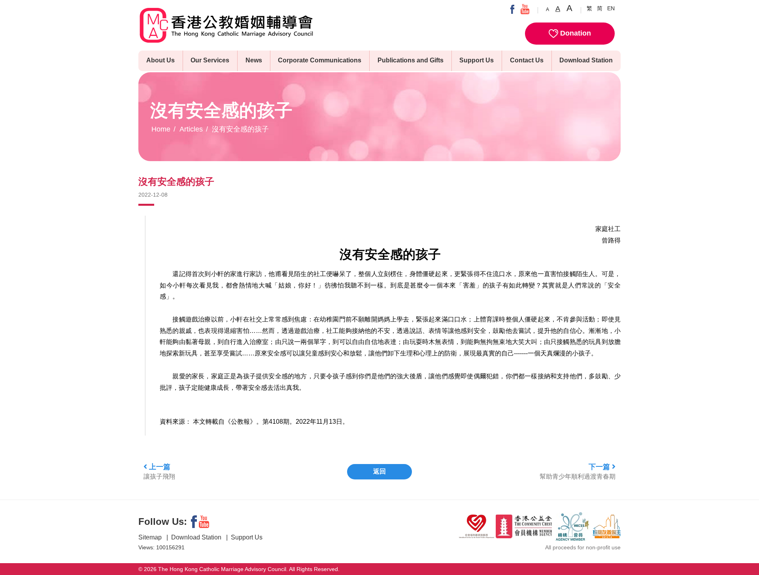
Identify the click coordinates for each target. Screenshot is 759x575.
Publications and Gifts (411, 60)
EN (611, 8)
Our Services (210, 60)
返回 (379, 471)
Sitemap (150, 537)
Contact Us (527, 60)
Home (160, 129)
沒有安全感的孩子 (240, 129)
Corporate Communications (319, 60)
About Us (160, 60)
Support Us (476, 60)
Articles (191, 129)
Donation (574, 33)
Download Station (586, 60)
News (253, 60)
